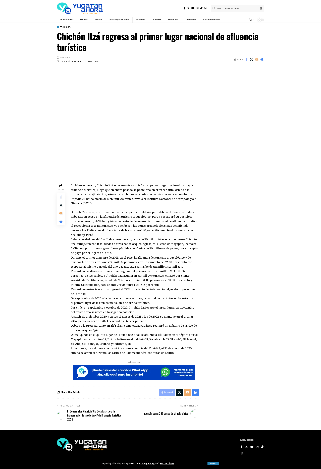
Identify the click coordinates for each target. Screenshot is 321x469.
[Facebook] (184, 8)
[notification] (244, 19)
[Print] (261, 59)
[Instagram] (197, 8)
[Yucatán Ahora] (80, 8)
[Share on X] (251, 59)
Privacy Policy (147, 463)
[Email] (256, 59)
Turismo (65, 27)
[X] (188, 8)
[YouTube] (193, 8)
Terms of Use (167, 463)
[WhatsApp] (205, 8)
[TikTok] (201, 8)
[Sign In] (238, 19)
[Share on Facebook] (246, 59)
